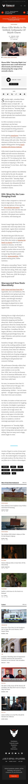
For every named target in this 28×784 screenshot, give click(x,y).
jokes (20, 466)
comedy (13, 466)
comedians (5, 466)
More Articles (13, 84)
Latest (3, 604)
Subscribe (14, 776)
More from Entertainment (10, 483)
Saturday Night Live (17, 470)
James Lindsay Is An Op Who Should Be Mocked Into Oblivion (12, 715)
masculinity (5, 470)
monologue (14, 135)
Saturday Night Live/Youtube (10, 57)
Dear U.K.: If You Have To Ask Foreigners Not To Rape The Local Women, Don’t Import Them (13, 629)
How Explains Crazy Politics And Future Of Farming (13, 506)
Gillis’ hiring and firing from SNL (11, 289)
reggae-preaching (13, 256)
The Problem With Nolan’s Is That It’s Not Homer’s (13, 535)
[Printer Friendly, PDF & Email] (24, 94)
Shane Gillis (6, 473)
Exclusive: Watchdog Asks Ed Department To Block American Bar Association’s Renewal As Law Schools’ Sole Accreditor (13, 658)
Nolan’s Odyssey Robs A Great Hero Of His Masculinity (13, 564)
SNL (14, 473)
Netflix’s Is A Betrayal (12, 592)
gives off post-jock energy (12, 207)
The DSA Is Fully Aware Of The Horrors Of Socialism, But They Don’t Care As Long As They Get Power (13, 687)
